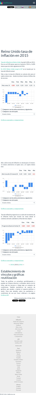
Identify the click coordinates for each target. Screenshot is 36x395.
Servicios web (18, 341)
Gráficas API (18, 343)
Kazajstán (18, 370)
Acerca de (18, 345)
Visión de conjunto (18, 321)
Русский (25, 7)
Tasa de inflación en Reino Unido (11, 62)
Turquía (18, 378)
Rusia (18, 376)
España (18, 357)
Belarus (18, 352)
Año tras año (19, 329)
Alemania (18, 350)
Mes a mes (19, 327)
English (19, 7)
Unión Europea (18, 382)
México (18, 372)
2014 (12, 264)
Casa (18, 317)
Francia (18, 363)
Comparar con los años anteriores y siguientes (17, 109)
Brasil (18, 354)
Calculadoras (18, 332)
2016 (20, 264)
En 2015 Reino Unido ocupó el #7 (12, 69)
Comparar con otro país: (10, 111)
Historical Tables (18, 323)
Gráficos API (5, 295)
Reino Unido (18, 374)
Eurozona (18, 361)
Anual (19, 331)
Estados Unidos (18, 359)
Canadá (18, 356)
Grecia (18, 365)
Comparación (18, 336)
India (18, 367)
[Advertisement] (18, 27)
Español (33, 7)
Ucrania (18, 380)
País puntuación (18, 334)
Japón (18, 369)
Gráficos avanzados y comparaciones (12, 120)
